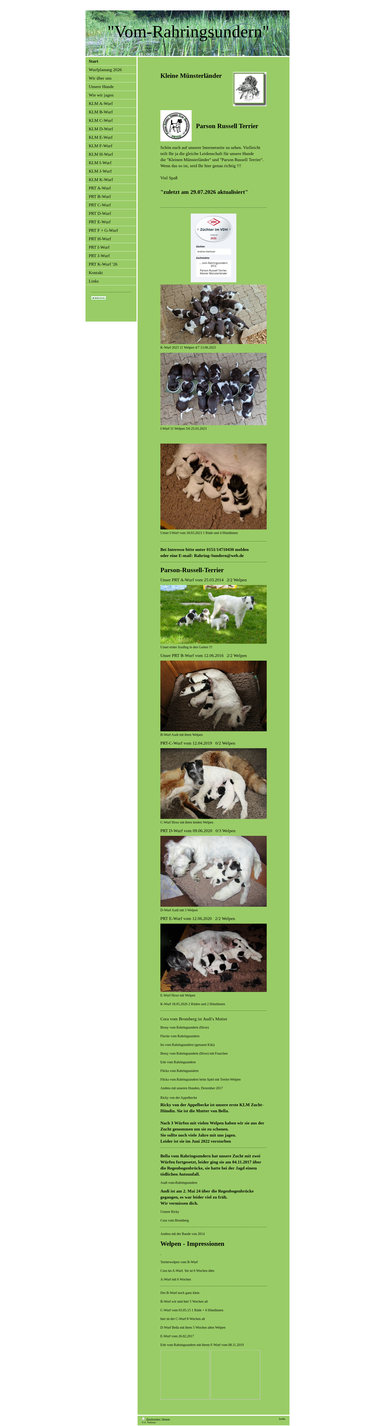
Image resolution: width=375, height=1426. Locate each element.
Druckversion (153, 1419)
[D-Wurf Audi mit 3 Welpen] (213, 871)
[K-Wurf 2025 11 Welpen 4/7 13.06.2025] (213, 314)
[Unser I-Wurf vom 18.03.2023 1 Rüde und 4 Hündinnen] (213, 486)
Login (282, 1418)
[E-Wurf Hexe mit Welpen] (213, 958)
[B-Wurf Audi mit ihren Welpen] (213, 696)
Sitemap (166, 1419)
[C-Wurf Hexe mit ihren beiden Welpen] (213, 783)
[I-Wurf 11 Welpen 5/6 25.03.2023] (213, 389)
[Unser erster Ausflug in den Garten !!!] (213, 614)
